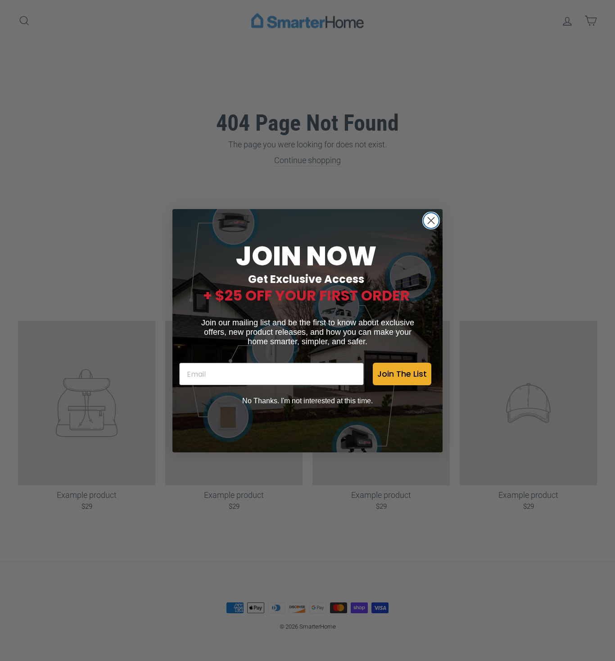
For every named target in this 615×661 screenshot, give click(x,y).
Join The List (402, 373)
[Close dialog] (431, 220)
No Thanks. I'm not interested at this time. (307, 401)
